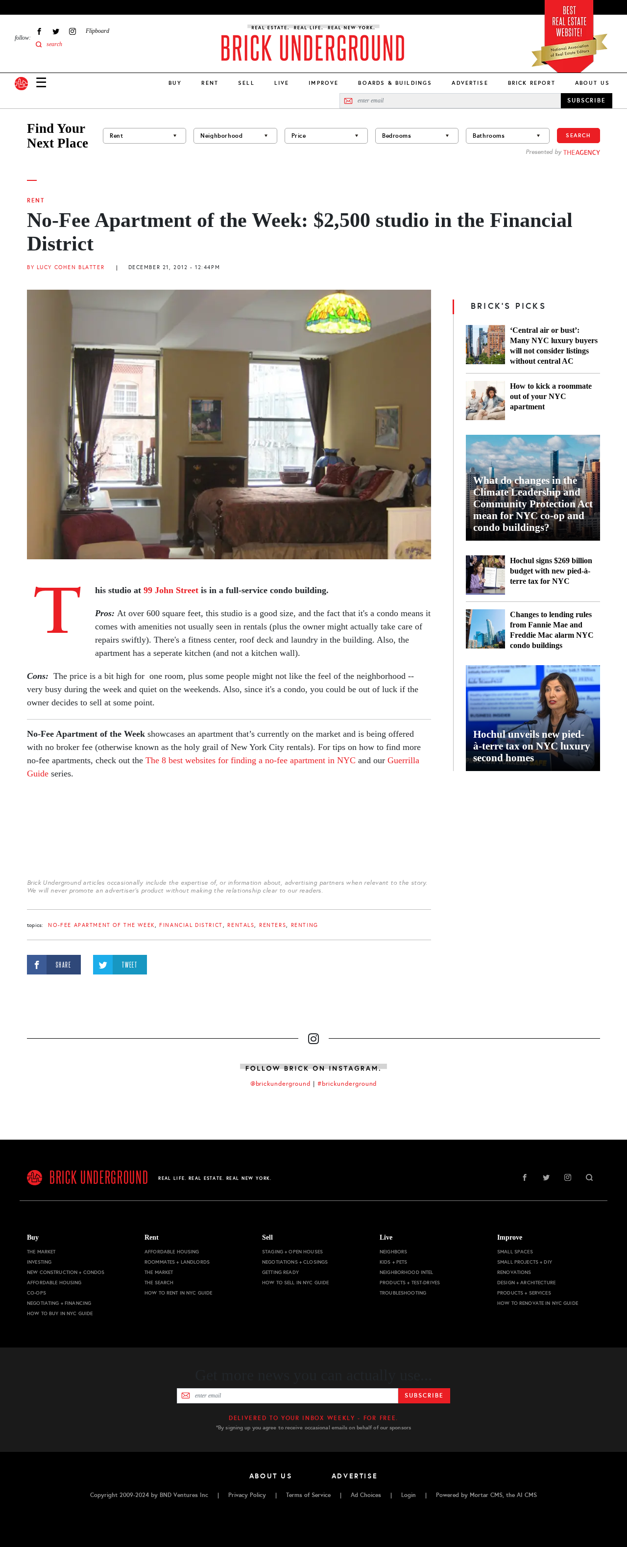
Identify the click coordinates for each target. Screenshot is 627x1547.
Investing (39, 1262)
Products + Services (524, 1293)
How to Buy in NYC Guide (60, 1313)
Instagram (72, 31)
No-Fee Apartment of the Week (101, 925)
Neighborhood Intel (407, 1272)
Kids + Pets (394, 1262)
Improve (323, 82)
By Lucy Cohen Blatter (65, 267)
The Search (159, 1282)
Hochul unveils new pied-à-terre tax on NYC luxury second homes (531, 746)
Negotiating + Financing (59, 1303)
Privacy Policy (247, 1495)
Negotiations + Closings (295, 1262)
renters (272, 925)
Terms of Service (308, 1495)
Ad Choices (366, 1495)
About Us (592, 82)
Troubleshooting (403, 1293)
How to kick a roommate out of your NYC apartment (551, 396)
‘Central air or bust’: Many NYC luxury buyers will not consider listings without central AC (554, 345)
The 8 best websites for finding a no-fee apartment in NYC (250, 760)
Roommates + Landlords (177, 1262)
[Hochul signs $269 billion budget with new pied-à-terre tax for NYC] (485, 575)
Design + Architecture (526, 1282)
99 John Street (171, 590)
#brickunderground (347, 1084)
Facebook (39, 31)
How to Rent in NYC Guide (178, 1293)
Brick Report (531, 82)
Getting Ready (280, 1272)
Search (578, 135)
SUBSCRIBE (586, 100)
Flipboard (97, 30)
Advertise (470, 82)
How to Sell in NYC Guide (295, 1282)
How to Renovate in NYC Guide (537, 1303)
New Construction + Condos (66, 1272)
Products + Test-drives (410, 1282)
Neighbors (393, 1251)
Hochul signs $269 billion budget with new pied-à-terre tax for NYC (551, 570)
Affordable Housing (54, 1282)
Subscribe (424, 1395)
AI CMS (527, 1495)
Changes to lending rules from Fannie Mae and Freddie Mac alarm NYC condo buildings (552, 629)
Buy (175, 82)
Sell (246, 82)
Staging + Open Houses (292, 1251)
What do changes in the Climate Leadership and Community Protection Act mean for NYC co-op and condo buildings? (533, 503)
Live (281, 82)
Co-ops (36, 1293)
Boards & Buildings (395, 82)
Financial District (190, 925)
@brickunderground (280, 1084)
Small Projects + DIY (524, 1262)
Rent (209, 82)
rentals (240, 925)
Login (408, 1495)
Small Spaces (515, 1251)
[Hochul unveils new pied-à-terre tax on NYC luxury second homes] (533, 718)
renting (304, 925)
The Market (41, 1251)
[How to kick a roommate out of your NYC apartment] (485, 400)
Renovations (514, 1272)
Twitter (55, 31)
